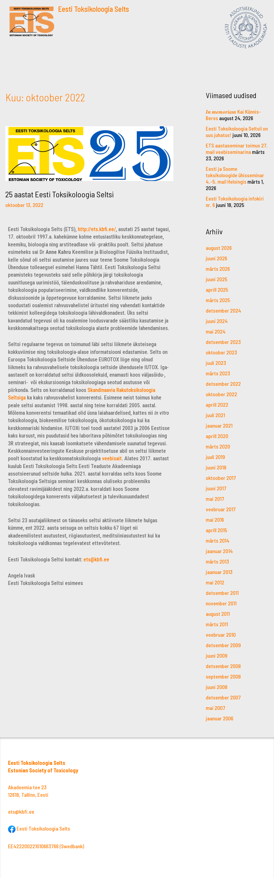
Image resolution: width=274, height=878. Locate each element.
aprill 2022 (217, 404)
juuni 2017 (216, 488)
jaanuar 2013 (219, 572)
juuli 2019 (215, 457)
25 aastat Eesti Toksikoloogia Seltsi (59, 194)
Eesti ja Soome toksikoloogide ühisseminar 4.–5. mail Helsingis (235, 175)
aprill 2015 (216, 530)
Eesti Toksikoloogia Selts (93, 8)
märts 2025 (218, 300)
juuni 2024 (217, 321)
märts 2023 (218, 373)
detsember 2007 (223, 697)
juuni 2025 (216, 279)
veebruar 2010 (221, 634)
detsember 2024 (223, 310)
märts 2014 (217, 540)
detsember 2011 (222, 593)
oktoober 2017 (221, 478)
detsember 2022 (223, 383)
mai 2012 (215, 582)
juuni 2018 (216, 467)
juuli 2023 (216, 363)
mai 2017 (215, 498)
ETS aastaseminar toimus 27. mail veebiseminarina (237, 148)
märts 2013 (217, 561)
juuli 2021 (215, 415)
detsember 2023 (223, 342)
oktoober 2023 (221, 352)
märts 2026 (218, 268)
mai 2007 (215, 708)
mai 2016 (215, 519)
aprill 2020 (217, 436)
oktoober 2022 (221, 394)
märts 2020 (218, 446)
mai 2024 (216, 331)
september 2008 (223, 676)
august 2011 (218, 613)
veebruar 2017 (221, 509)
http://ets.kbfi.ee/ (97, 229)
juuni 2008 (216, 687)
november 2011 (221, 603)
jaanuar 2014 (219, 551)
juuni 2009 (216, 655)
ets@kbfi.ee (96, 559)
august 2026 (219, 247)
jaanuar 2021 (219, 425)
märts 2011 (217, 624)
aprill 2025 (217, 289)
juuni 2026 (216, 258)
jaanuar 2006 (219, 718)
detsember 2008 (223, 666)
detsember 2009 (223, 645)
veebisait (112, 458)
